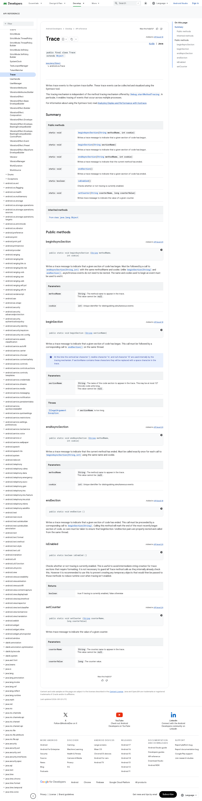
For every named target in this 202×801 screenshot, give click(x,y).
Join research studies (184, 758)
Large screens (100, 745)
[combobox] (127, 3)
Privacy (70, 762)
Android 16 (126, 749)
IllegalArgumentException (57, 411)
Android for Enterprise (50, 749)
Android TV (99, 762)
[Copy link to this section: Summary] (63, 115)
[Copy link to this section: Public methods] (73, 232)
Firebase (100, 782)
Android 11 (125, 771)
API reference (11, 13)
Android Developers (54, 29)
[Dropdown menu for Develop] (84, 3)
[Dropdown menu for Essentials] (42, 3)
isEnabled (83, 181)
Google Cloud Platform (119, 782)
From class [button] (63, 217)
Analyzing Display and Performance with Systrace (122, 103)
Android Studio (180, 3)
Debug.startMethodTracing (145, 94)
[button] (18, 174)
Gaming (70, 745)
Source (43, 758)
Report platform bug (184, 745)
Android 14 (126, 758)
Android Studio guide (157, 747)
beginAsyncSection (88, 132)
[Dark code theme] (161, 249)
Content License (116, 691)
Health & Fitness (74, 753)
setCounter (84, 193)
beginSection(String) (139, 269)
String (102, 132)
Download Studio (155, 761)
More (94, 3)
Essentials (34, 3)
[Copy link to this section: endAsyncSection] (71, 427)
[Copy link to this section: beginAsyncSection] (73, 242)
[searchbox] (18, 24)
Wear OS (98, 749)
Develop (77, 3)
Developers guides (156, 752)
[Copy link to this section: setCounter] (63, 607)
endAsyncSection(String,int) (63, 269)
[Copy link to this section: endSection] (63, 500)
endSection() (54, 273)
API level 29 (158, 242)
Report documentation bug (187, 749)
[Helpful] (157, 29)
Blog (42, 767)
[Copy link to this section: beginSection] (65, 322)
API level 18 (158, 37)
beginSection (85, 144)
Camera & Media (74, 758)
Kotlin (152, 43)
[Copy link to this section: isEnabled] (61, 544)
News (42, 762)
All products (140, 782)
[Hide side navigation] (33, 796)
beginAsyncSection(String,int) (64, 455)
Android (43, 745)
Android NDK (154, 765)
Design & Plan (55, 3)
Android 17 (126, 745)
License (52, 794)
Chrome (87, 782)
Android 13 (126, 762)
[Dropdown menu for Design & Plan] (66, 3)
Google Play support (184, 753)
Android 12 (126, 767)
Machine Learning (75, 749)
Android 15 (126, 753)
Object (59, 55)
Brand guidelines (66, 794)
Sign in (195, 3)
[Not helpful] (161, 29)
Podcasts (44, 771)
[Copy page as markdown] (71, 39)
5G (68, 767)
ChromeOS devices (102, 753)
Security (43, 753)
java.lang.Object (53, 63)
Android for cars (101, 758)
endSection (84, 169)
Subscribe (168, 794)
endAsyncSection (87, 156)
